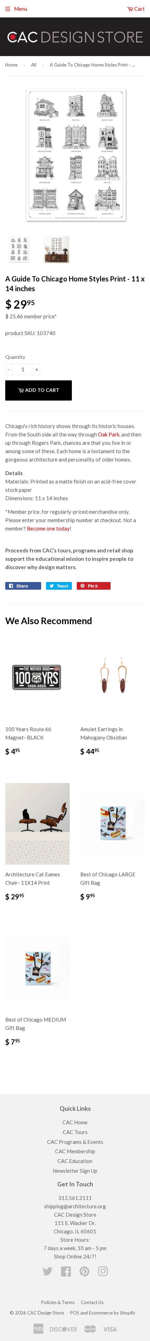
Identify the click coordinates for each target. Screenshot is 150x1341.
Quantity (15, 357)
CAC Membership (75, 1151)
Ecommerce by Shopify (112, 1313)
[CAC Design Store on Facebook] (66, 1273)
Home (11, 65)
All (33, 65)
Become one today (48, 528)
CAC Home (75, 1122)
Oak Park (108, 434)
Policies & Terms (58, 1302)
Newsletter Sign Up (75, 1171)
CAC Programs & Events (75, 1142)
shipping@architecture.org (75, 1206)
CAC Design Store (45, 1313)
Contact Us (92, 1302)
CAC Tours (75, 1132)
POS (74, 1313)
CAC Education (75, 1161)
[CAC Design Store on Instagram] (103, 1273)
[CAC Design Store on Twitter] (47, 1273)
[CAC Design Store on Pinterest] (84, 1273)
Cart (139, 9)
